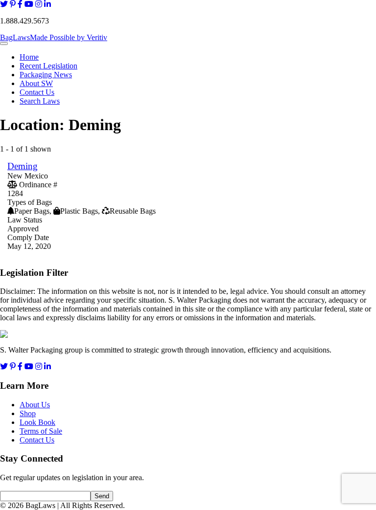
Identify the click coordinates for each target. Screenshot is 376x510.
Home (29, 57)
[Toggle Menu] (4, 43)
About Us (35, 404)
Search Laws (40, 101)
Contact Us (37, 92)
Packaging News (46, 74)
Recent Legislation (48, 66)
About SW (36, 83)
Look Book (37, 422)
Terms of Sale (41, 431)
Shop (28, 413)
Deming (22, 166)
